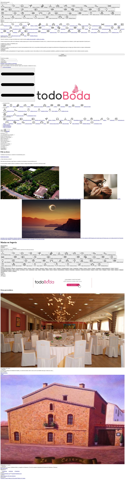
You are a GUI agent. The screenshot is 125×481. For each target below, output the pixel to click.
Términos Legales (4, 478)
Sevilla (96, 269)
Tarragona (104, 269)
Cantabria (59, 268)
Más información (4, 373)
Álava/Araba (8, 268)
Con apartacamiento (5, 145)
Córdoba (80, 268)
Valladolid (121, 269)
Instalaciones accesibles (5, 143)
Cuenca (85, 268)
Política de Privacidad (12, 478)
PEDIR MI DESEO (5, 156)
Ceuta (71, 268)
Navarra (55, 269)
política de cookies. (40, 39)
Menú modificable (4, 138)
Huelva (112, 268)
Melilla (47, 269)
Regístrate (3, 63)
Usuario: (2, 59)
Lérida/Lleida (31, 269)
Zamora (9, 271)
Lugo (36, 269)
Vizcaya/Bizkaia (4, 271)
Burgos (46, 268)
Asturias (29, 268)
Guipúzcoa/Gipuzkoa (106, 268)
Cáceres (50, 268)
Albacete (13, 268)
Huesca (116, 268)
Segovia (92, 269)
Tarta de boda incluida (5, 141)
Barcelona (42, 268)
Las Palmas (22, 269)
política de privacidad (31, 39)
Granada (93, 268)
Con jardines (3, 147)
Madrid (39, 269)
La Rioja (17, 269)
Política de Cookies (21, 478)
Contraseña (3, 60)
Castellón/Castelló (65, 268)
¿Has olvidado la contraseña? (11, 63)
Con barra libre (4, 142)
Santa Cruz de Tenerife (85, 269)
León (27, 269)
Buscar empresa (4, 245)
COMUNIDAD (6, 124)
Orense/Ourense (61, 269)
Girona (89, 268)
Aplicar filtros (3, 149)
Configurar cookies (62, 55)
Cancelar (2, 247)
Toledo (112, 269)
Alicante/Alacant (19, 268)
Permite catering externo (6, 136)
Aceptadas (3, 46)
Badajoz (37, 268)
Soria (100, 269)
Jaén (14, 269)
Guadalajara (98, 268)
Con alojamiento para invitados (7, 134)
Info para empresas (12, 476)
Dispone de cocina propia (6, 137)
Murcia (51, 269)
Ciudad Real (76, 268)
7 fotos (2, 292)
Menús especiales (4, 140)
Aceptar (62, 54)
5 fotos (2, 374)
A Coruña (2, 268)
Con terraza (3, 146)
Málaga (43, 269)
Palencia (67, 269)
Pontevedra (72, 269)
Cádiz (55, 268)
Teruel (109, 269)
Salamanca (78, 269)
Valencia (116, 269)
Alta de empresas (4, 476)
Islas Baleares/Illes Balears (6, 269)
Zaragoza (14, 271)
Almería (25, 268)
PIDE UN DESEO (7, 127)
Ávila (33, 268)
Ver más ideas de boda (39, 239)
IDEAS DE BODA (7, 126)
